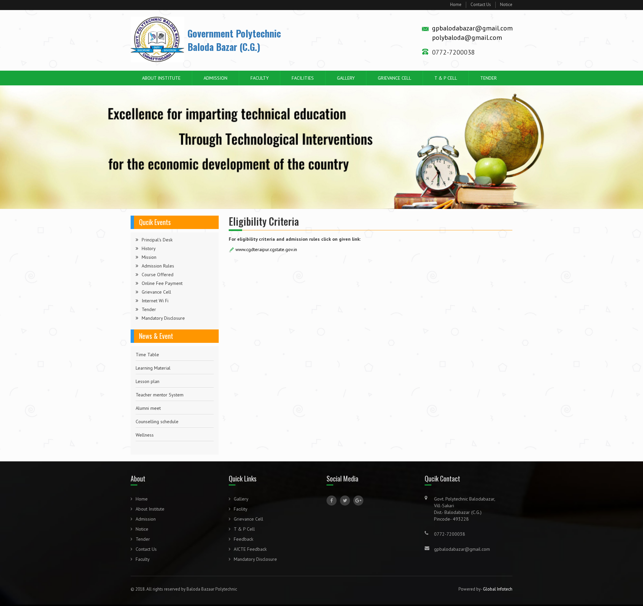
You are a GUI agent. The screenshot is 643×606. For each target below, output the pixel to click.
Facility (240, 509)
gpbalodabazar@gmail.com (472, 28)
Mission (149, 257)
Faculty (260, 78)
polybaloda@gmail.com (467, 37)
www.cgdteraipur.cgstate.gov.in (266, 249)
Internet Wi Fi (155, 300)
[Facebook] (332, 501)
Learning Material (153, 355)
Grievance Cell (394, 78)
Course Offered (157, 274)
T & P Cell (445, 78)
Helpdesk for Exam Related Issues (170, 435)
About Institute (161, 78)
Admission (215, 78)
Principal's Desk (157, 239)
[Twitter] (345, 501)
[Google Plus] (358, 501)
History (149, 248)
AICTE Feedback (250, 549)
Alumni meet (148, 395)
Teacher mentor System (160, 381)
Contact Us (481, 4)
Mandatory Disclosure (163, 318)
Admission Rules (158, 265)
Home (455, 4)
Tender (488, 78)
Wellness (145, 422)
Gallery (346, 78)
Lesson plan (147, 368)
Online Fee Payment (162, 283)
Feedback (243, 539)
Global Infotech (497, 589)
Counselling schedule (157, 408)
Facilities (303, 78)
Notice (506, 4)
